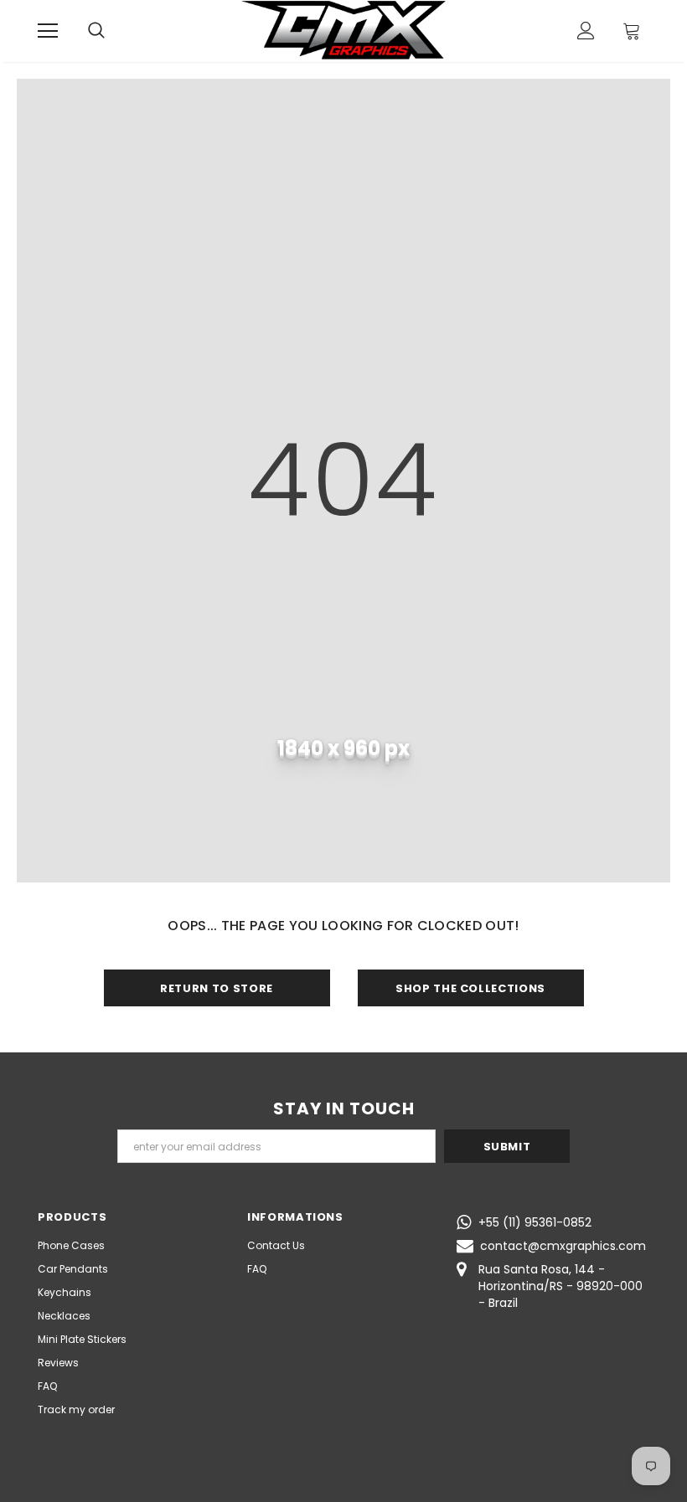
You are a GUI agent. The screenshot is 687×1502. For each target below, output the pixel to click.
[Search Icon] (96, 31)
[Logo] (343, 30)
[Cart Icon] (631, 30)
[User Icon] (586, 30)
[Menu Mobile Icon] (48, 31)
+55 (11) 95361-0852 (534, 1222)
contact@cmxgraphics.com (563, 1245)
